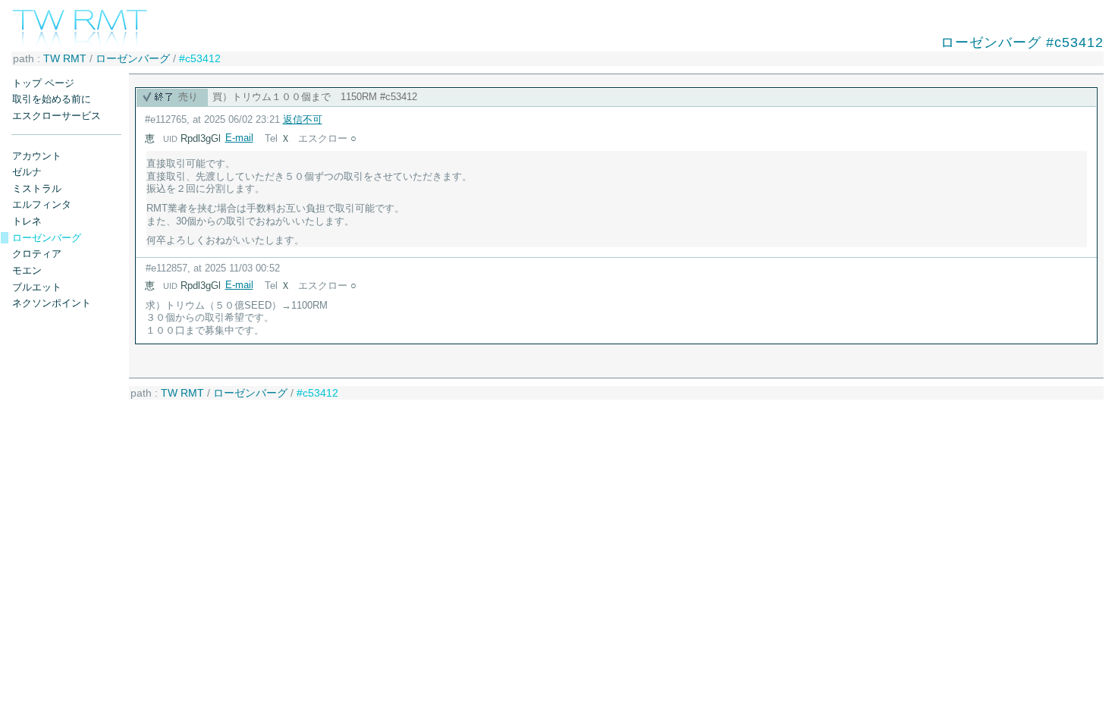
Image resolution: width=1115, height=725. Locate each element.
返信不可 (302, 119)
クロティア (36, 253)
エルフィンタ (41, 204)
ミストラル (36, 188)
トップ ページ (43, 83)
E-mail (239, 137)
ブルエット (36, 287)
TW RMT (64, 58)
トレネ (27, 221)
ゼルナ (27, 171)
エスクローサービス (56, 115)
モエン (27, 270)
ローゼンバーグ (133, 58)
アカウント (36, 156)
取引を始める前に (51, 99)
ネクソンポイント (51, 303)
